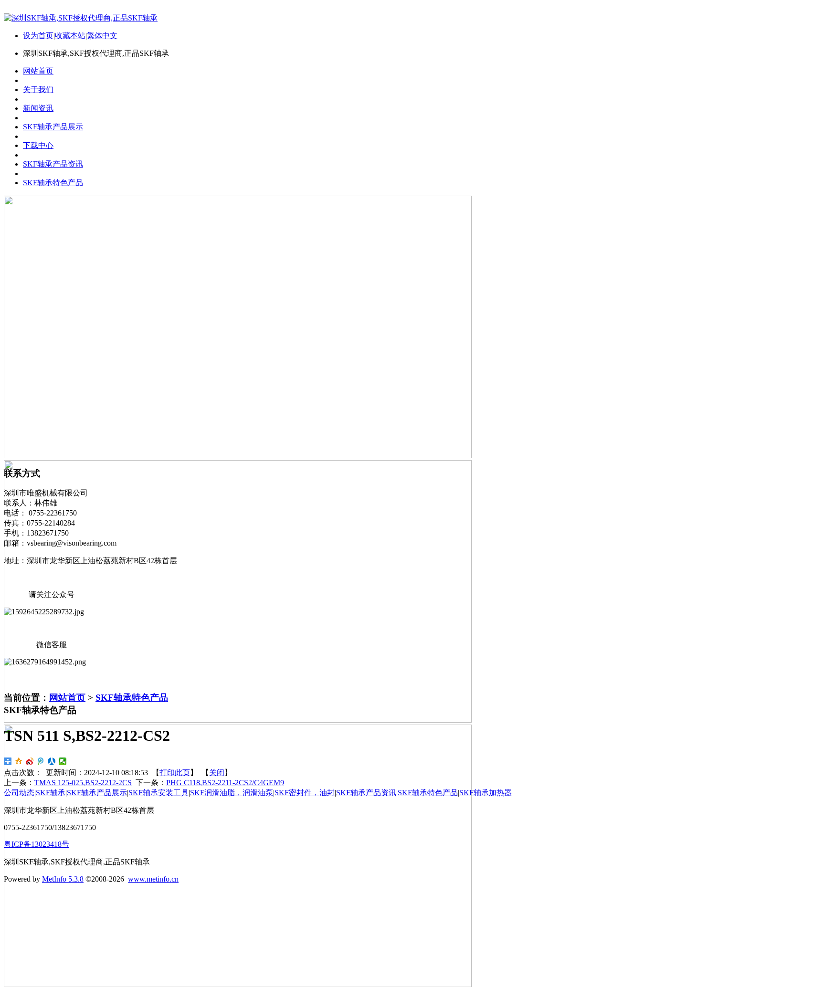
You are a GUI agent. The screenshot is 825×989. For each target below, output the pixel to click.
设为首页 (38, 36)
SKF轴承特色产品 (131, 698)
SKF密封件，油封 (305, 793)
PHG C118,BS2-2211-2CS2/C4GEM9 (225, 783)
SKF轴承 (50, 793)
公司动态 (19, 793)
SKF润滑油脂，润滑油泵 (231, 793)
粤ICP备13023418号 (36, 844)
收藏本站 (70, 36)
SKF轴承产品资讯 (366, 793)
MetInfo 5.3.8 (63, 879)
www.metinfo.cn (153, 879)
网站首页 (67, 698)
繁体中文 (102, 36)
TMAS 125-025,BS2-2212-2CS (83, 783)
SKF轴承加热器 (485, 793)
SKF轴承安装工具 (158, 793)
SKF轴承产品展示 (97, 793)
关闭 (216, 772)
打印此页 (174, 772)
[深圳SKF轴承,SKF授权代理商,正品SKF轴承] (81, 18)
